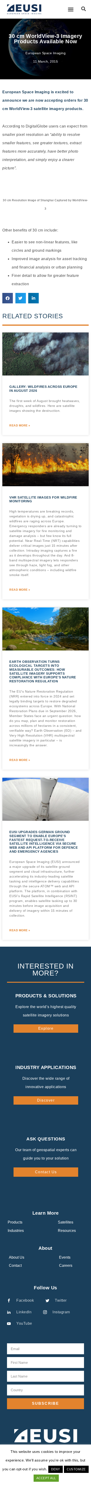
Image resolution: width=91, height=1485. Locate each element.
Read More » (19, 425)
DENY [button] (55, 1469)
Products (15, 1222)
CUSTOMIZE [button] (76, 1469)
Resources (67, 1231)
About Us (16, 1257)
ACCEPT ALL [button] (46, 1478)
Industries (16, 1231)
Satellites (65, 1222)
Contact (15, 1265)
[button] (71, 9)
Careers (65, 1265)
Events (64, 1257)
